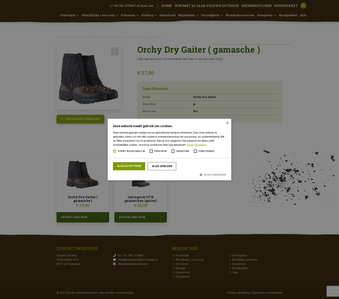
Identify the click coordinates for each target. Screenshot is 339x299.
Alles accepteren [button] (129, 166)
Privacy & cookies (196, 144)
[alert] (169, 149)
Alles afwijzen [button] (162, 166)
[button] (169, 174)
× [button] (227, 122)
